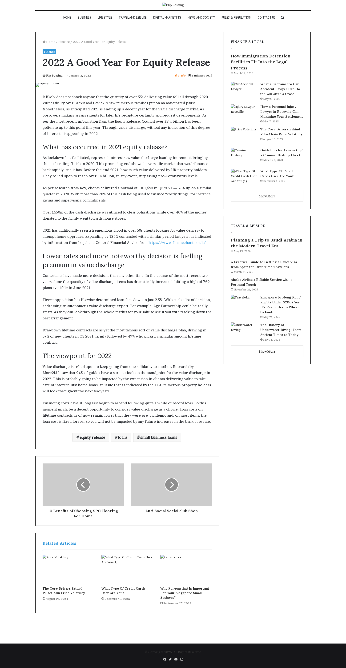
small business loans (158, 437)
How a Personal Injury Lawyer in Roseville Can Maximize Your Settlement (281, 112)
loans (123, 437)
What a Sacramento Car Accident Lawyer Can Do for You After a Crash (280, 89)
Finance (64, 42)
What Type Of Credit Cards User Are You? (123, 590)
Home (67, 18)
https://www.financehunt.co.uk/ (177, 242)
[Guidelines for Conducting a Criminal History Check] (244, 156)
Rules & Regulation (236, 18)
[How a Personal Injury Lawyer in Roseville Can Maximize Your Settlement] (244, 113)
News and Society (201, 18)
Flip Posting (54, 75)
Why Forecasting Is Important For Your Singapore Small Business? (184, 593)
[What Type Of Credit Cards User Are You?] (127, 569)
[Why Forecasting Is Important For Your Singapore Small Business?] (186, 569)
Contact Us (267, 18)
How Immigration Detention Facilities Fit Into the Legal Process (260, 61)
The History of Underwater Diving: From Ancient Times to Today (280, 330)
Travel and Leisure (133, 18)
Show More (267, 196)
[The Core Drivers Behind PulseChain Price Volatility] (68, 569)
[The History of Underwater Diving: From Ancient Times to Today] (244, 331)
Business (84, 18)
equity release (92, 437)
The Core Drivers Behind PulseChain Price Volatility (64, 590)
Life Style (105, 18)
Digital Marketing (167, 18)
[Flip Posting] (173, 5)
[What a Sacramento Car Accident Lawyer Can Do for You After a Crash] (244, 90)
